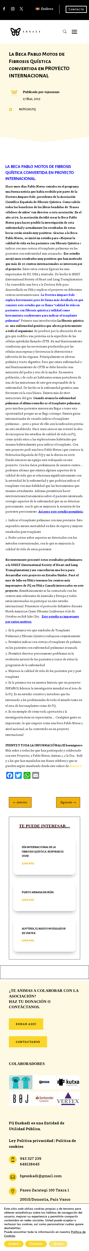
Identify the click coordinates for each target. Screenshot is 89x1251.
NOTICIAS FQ (27, 109)
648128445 (30, 1164)
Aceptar (13, 1244)
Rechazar (36, 1244)
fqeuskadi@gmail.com (41, 1175)
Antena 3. (76, 766)
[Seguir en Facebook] (4, 8)
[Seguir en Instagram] (12, 8)
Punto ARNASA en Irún (38, 892)
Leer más (28, 863)
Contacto (76, 9)
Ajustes (58, 1244)
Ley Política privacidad (31, 1140)
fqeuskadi (51, 92)
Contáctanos (28, 1042)
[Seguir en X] (21, 8)
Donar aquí (26, 1024)
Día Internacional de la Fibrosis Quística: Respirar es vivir (43, 852)
